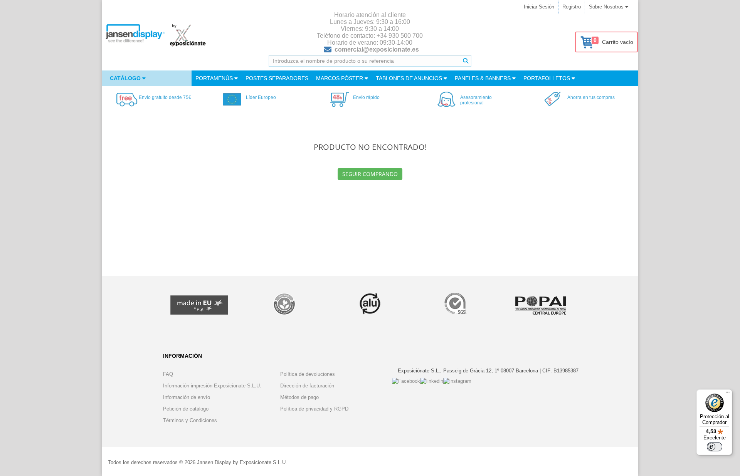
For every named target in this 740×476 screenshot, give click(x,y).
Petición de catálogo (186, 409)
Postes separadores (277, 78)
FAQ (168, 374)
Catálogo (126, 78)
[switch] (714, 446)
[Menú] (727, 394)
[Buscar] (465, 61)
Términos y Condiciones (190, 420)
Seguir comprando (370, 174)
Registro (571, 7)
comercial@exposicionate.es (377, 49)
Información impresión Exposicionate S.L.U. (212, 386)
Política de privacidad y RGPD (314, 409)
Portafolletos (547, 78)
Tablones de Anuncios (410, 78)
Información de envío (186, 397)
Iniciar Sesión (539, 7)
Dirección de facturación (307, 386)
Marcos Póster (340, 78)
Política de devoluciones (307, 374)
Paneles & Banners (483, 78)
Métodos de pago (299, 397)
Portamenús (214, 78)
